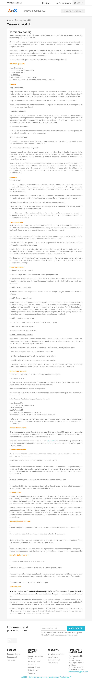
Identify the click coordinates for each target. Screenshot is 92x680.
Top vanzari (11, 660)
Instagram (10, 640)
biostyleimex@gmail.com (78, 672)
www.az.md (51, 441)
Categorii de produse (34, 11)
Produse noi (12, 657)
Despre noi (31, 664)
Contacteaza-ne (14, 3)
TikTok (14, 640)
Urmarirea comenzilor (56, 654)
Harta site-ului (32, 670)
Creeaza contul (54, 660)
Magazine (31, 673)
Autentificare (53, 657)
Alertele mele (53, 663)
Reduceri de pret (13, 654)
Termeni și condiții (34, 661)
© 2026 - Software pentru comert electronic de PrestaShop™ (46, 677)
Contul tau (53, 650)
